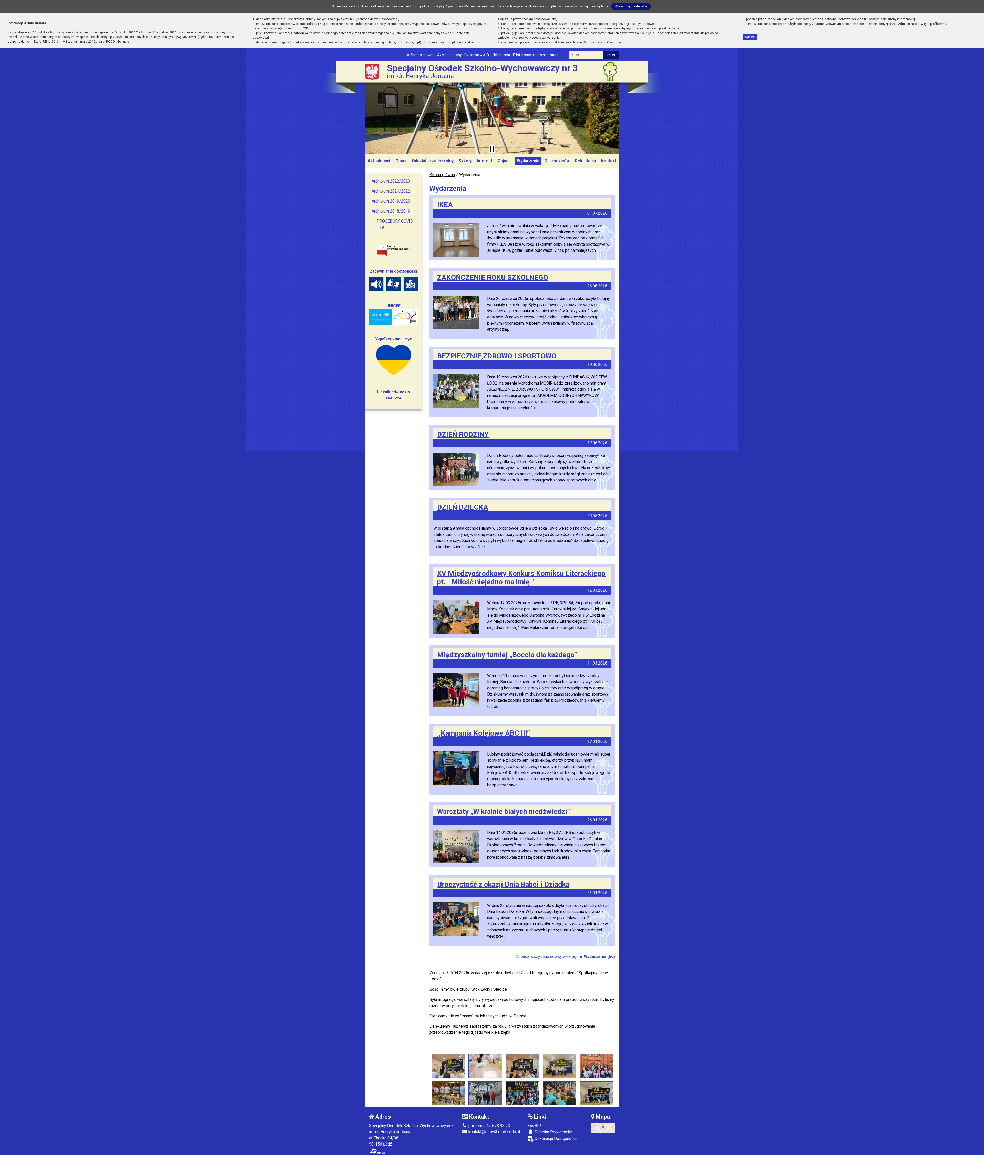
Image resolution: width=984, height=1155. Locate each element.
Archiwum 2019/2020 (391, 201)
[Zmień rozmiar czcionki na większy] (484, 55)
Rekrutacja (585, 160)
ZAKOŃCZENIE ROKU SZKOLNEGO (492, 277)
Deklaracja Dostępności (555, 1138)
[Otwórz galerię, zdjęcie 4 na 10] (559, 1066)
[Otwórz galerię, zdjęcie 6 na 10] (448, 1093)
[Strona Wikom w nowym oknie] (377, 1151)
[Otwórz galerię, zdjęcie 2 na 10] (485, 1066)
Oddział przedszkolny (433, 160)
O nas (400, 160)
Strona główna (422, 55)
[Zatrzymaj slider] (492, 149)
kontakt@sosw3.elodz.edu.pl (493, 1131)
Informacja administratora (537, 55)
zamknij (750, 37)
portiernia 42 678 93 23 (488, 1125)
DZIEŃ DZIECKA (462, 507)
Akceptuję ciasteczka (631, 6)
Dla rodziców (557, 160)
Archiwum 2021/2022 (391, 191)
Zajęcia (505, 160)
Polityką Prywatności (448, 6)
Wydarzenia (528, 160)
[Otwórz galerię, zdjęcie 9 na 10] (559, 1093)
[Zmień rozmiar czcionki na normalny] (481, 55)
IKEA (445, 204)
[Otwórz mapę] (603, 1127)
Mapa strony (451, 55)
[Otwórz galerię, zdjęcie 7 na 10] (485, 1093)
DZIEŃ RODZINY (463, 434)
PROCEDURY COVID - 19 (395, 224)
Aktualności (379, 160)
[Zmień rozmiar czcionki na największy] (488, 55)
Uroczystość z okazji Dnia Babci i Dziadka (503, 884)
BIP (537, 1125)
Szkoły (465, 160)
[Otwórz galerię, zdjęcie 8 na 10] (522, 1093)
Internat (484, 160)
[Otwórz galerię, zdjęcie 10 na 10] (596, 1093)
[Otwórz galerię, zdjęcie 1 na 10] (448, 1066)
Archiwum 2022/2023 (391, 181)
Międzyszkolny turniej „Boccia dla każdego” (507, 654)
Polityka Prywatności (553, 1132)
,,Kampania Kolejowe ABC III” (483, 733)
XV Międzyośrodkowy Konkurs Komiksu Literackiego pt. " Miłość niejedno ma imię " (521, 577)
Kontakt (608, 160)
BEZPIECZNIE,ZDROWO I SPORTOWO (496, 356)
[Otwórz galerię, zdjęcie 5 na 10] (596, 1066)
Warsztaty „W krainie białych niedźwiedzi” (503, 811)
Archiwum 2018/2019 (391, 211)
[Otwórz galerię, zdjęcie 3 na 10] (522, 1066)
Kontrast (503, 55)
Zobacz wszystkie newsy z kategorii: (565, 956)
